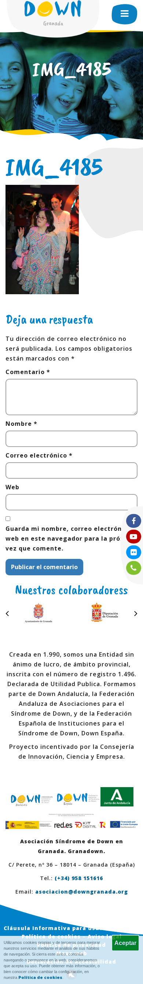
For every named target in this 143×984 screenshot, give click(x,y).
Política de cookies (40, 977)
